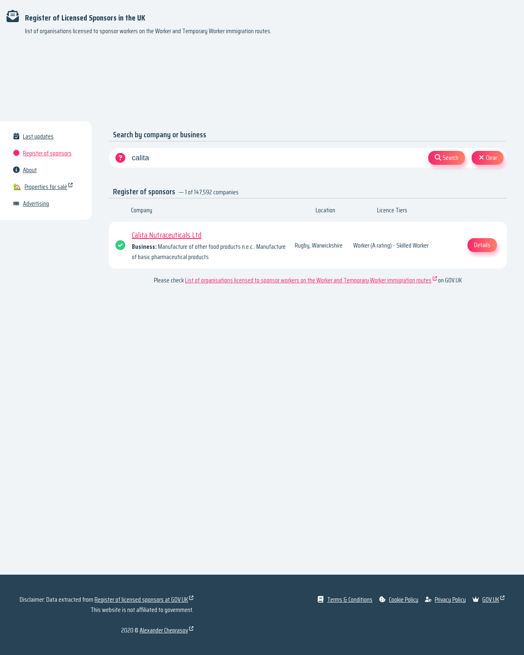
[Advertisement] (262, 82)
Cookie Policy (403, 599)
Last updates (38, 136)
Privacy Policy (450, 599)
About (30, 170)
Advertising (36, 203)
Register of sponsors (47, 153)
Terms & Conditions (350, 599)
